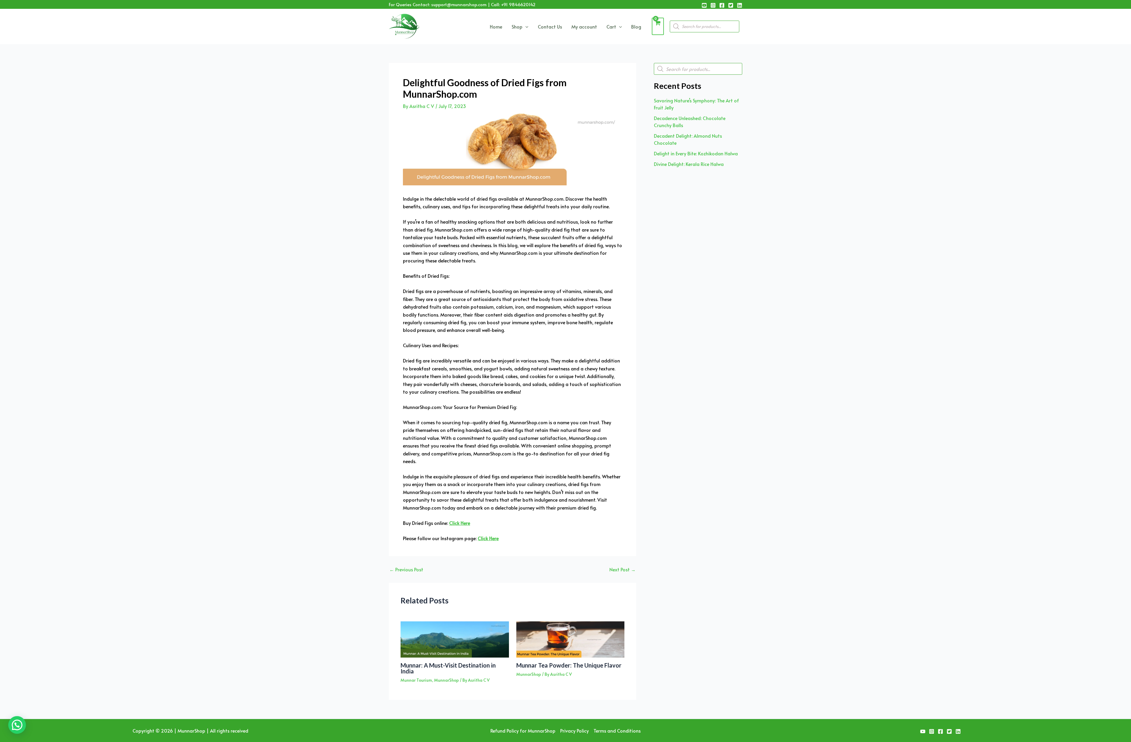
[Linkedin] (739, 5)
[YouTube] (704, 5)
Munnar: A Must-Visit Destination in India (448, 668)
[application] (525, 26)
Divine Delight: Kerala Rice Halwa (689, 164)
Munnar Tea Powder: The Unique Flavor (568, 665)
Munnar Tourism (416, 680)
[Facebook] (722, 5)
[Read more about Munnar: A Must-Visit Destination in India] (455, 638)
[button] (17, 725)
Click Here (459, 523)
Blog (636, 26)
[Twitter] (730, 5)
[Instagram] (713, 5)
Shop (517, 26)
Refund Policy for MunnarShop (522, 730)
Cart (611, 26)
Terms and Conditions (617, 730)
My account (584, 26)
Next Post (622, 569)
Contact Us (550, 26)
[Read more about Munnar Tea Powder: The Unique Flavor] (570, 638)
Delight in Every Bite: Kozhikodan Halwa (696, 153)
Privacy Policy (574, 730)
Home (496, 26)
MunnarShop (446, 680)
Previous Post (406, 569)
